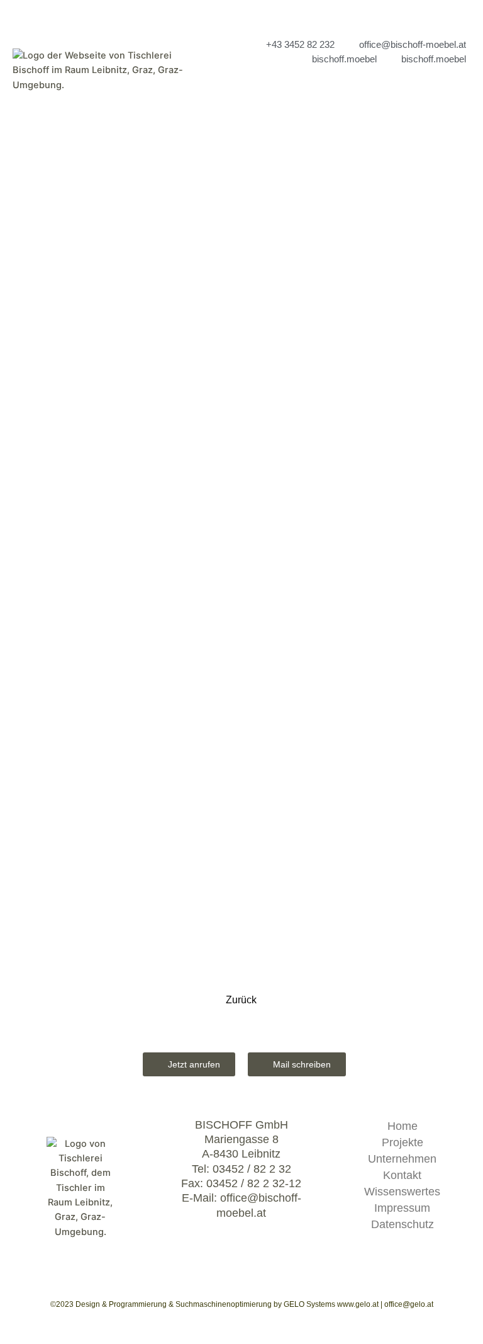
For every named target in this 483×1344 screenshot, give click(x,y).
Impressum (402, 1208)
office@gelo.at (408, 1304)
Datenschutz (402, 1224)
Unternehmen (402, 1159)
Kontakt (402, 1175)
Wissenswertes (402, 1191)
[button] (356, 92)
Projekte (402, 1142)
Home (402, 1126)
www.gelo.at (358, 1304)
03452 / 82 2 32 (252, 1169)
